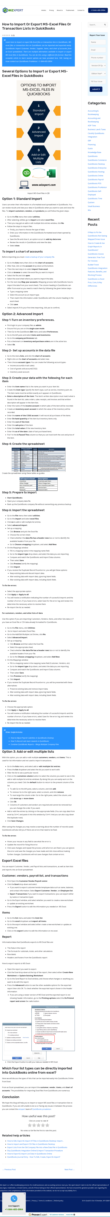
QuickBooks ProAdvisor (97, 187)
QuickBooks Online (95, 175)
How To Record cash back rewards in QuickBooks (30, 741)
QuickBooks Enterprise (97, 168)
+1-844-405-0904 (14, 1209)
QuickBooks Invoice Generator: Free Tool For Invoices (96, 257)
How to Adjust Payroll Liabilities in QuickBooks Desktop (32, 738)
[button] (98, 10)
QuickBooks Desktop (96, 164)
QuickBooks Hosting (96, 172)
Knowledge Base (94, 152)
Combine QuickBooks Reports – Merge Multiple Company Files (35, 744)
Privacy (34, 1201)
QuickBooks (63, 42)
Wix (89, 210)
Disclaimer (26, 1201)
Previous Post (9, 1169)
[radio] (30, 1125)
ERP (89, 140)
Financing (92, 144)
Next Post (70, 1169)
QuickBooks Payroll (96, 179)
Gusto (90, 148)
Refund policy (58, 1201)
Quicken (91, 202)
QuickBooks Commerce (97, 160)
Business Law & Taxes (97, 129)
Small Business (94, 206)
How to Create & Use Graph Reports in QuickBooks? (96, 246)
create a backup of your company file (39, 257)
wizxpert (21, 1109)
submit (95, 89)
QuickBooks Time (95, 198)
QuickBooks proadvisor (41, 1109)
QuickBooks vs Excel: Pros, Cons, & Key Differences (96, 282)
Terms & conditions (45, 1201)
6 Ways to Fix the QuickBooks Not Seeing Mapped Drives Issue (97, 235)
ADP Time (92, 125)
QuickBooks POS (94, 183)
